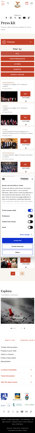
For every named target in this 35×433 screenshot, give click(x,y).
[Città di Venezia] (29, 396)
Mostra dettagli (25, 234)
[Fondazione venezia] (17, 404)
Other (17, 64)
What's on (10, 340)
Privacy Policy (16, 428)
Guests (17, 69)
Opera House (17, 74)
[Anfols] (5, 405)
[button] (22, 328)
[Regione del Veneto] (17, 396)
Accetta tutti (17, 240)
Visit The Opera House (9, 382)
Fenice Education (8, 358)
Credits (25, 430)
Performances (17, 59)
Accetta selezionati (17, 246)
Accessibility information (15, 430)
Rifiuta (17, 252)
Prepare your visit (8, 351)
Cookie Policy (24, 428)
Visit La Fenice (7, 354)
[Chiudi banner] (32, 179)
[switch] (30, 216)
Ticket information (9, 347)
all (17, 53)
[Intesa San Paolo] (29, 404)
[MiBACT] (5, 396)
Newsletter (6, 361)
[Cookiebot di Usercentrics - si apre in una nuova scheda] (21, 179)
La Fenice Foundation (9, 370)
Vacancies (9, 428)
